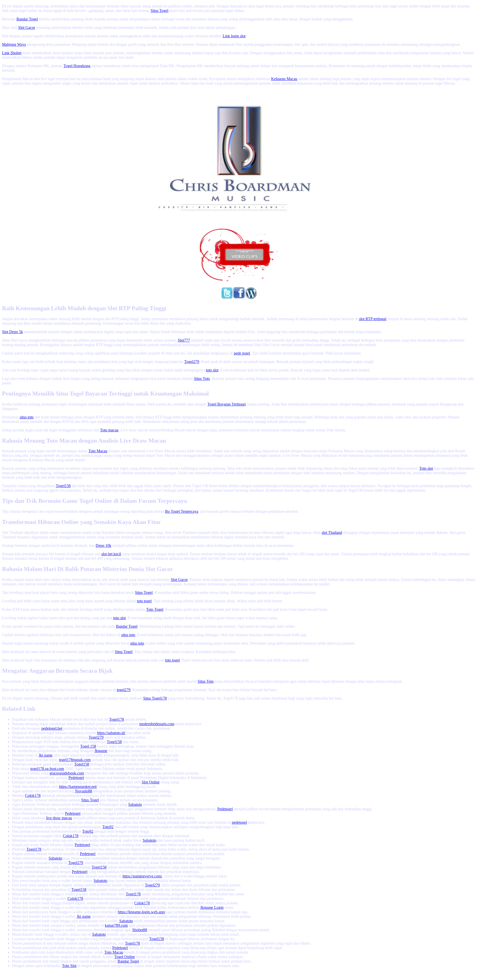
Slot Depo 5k (12, 332)
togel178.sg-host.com (47, 769)
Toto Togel (154, 609)
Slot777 (184, 340)
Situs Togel (159, 10)
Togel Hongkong (76, 66)
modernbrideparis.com (156, 724)
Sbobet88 (139, 930)
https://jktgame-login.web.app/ (141, 912)
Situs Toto (202, 378)
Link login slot (234, 36)
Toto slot (426, 468)
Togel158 (63, 486)
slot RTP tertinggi (372, 319)
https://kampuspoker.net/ (78, 786)
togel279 (123, 690)
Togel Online (124, 957)
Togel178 (116, 719)
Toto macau (109, 430)
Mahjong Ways (14, 44)
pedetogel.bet (51, 728)
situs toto (27, 417)
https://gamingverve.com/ (142, 876)
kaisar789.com (116, 925)
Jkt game (46, 755)
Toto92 (108, 827)
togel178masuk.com (75, 760)
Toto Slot (69, 966)
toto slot (212, 370)
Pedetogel (76, 777)
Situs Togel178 (155, 698)
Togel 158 (88, 746)
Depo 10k (103, 545)
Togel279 (191, 361)
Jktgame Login (212, 907)
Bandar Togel (27, 19)
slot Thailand (332, 532)
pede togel (242, 353)
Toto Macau (97, 451)
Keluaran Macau (284, 79)
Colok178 (33, 795)
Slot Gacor (26, 27)
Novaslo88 (83, 791)
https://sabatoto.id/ (111, 733)
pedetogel (239, 822)
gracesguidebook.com (67, 773)
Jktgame (100, 751)
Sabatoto (135, 804)
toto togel (144, 601)
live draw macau (59, 818)
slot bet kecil (111, 554)
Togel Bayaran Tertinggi (226, 404)
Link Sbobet (11, 53)
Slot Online (151, 782)
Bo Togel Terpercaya (181, 511)
